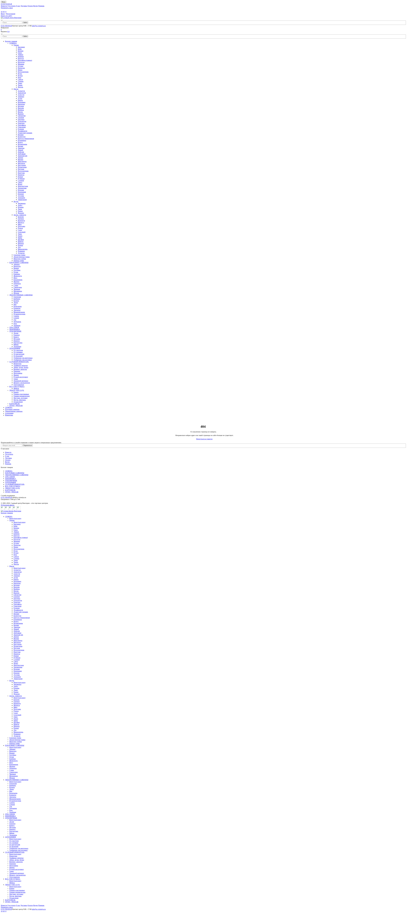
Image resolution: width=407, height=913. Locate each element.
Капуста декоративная (26, 138)
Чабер (20, 238)
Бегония (21, 106)
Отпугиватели (19, 385)
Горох (20, 53)
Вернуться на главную (204, 439)
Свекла (20, 79)
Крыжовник (18, 280)
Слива (16, 285)
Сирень (16, 316)
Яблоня (16, 293)
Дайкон (20, 55)
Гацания (21, 117)
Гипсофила (22, 125)
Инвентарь (17, 364)
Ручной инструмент (21, 377)
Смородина (18, 287)
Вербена (21, 110)
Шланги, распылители (22, 383)
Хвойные (17, 325)
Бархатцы (21, 104)
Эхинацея (21, 198)
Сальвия (21, 180)
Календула (21, 137)
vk (2, 12)
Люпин (20, 158)
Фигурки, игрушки (20, 398)
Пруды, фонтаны (20, 400)
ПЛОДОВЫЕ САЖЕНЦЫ (18, 262)
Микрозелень (22, 249)
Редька (20, 76)
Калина (16, 301)
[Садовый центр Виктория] (11, 18)
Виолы (20, 112)
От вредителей (19, 354)
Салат (20, 230)
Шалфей (21, 240)
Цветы (16, 89)
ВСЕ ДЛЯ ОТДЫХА (16, 386)
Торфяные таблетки (21, 365)
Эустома (21, 196)
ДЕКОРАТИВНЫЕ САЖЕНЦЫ (21, 295)
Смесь (20, 182)
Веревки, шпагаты (20, 369)
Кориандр (21, 220)
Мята (20, 224)
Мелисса (21, 222)
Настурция (22, 165)
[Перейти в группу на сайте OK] (7, 509)
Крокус (16, 337)
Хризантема (22, 188)
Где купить (11, 6)
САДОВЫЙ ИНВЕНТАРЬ (19, 362)
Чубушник (17, 322)
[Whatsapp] (15, 509)
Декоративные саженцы (13, 411)
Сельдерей (21, 232)
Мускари (17, 339)
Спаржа (20, 81)
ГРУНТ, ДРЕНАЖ (16, 405)
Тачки (16, 379)
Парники (17, 371)
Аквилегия (22, 93)
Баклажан (21, 47)
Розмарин (21, 251)
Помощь (41, 6)
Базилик (21, 217)
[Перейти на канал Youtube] (11, 509)
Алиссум (21, 95)
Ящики (16, 375)
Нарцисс (17, 341)
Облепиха (17, 283)
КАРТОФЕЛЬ (14, 404)
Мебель (16, 388)
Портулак (21, 173)
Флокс (20, 184)
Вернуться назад (15, 518)
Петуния (21, 169)
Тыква (20, 85)
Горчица (21, 219)
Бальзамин (21, 102)
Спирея (16, 318)
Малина (16, 282)
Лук (19, 247)
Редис (20, 74)
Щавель (20, 241)
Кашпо (16, 392)
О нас (18, 6)
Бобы (20, 49)
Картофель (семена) (25, 60)
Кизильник (18, 306)
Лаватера (21, 148)
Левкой (20, 150)
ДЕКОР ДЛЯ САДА (16, 390)
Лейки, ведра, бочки (21, 367)
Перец (20, 70)
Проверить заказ (7, 8)
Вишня (16, 268)
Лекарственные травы (22, 257)
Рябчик (16, 344)
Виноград (17, 266)
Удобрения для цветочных (23, 358)
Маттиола (21, 163)
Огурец (20, 66)
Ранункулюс (18, 343)
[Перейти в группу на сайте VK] (3, 509)
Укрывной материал (21, 381)
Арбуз (20, 205)
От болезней (18, 356)
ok (4, 12)
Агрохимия (9, 413)
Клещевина (22, 140)
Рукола (20, 228)
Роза (15, 323)
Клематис (17, 308)
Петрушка (21, 226)
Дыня (20, 209)
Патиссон (21, 68)
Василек (21, 108)
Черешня (17, 289)
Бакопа (20, 100)
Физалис (21, 213)
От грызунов (18, 350)
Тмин (20, 234)
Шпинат (21, 243)
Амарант (21, 96)
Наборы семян (19, 261)
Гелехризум (22, 121)
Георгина (21, 123)
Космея (20, 146)
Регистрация (10, 14)
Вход (3, 14)
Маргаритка (22, 161)
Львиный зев (22, 156)
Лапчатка (17, 310)
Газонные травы (19, 255)
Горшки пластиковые (21, 394)
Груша (16, 272)
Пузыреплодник (19, 314)
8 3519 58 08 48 (6, 4)
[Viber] (19, 509)
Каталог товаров (11, 41)
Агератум (21, 91)
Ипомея (20, 135)
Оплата (30, 6)
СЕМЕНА (13, 43)
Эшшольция (22, 199)
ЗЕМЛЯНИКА (14, 329)
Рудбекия (21, 179)
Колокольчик (22, 144)
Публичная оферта (7, 505)
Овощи (16, 45)
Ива (15, 304)
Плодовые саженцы (12, 409)
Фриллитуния (23, 186)
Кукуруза (21, 62)
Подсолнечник (23, 72)
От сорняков (18, 352)
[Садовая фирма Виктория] (11, 511)
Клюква (21, 207)
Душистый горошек (25, 133)
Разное (20, 211)
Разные (20, 177)
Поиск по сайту (6, 16)
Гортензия (17, 297)
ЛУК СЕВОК (14, 327)
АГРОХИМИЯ (14, 348)
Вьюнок (21, 114)
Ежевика (17, 274)
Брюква (20, 51)
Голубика (17, 270)
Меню (3, 2)
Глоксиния (22, 127)
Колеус (20, 142)
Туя (15, 320)
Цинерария (22, 192)
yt (5, 12)
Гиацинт (17, 335)
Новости (4, 6)
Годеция (21, 129)
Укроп (20, 236)
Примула (21, 175)
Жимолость (18, 276)
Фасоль (20, 87)
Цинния (21, 194)
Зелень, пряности (20, 215)
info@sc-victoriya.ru (39, 26)
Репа (19, 77)
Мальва (20, 159)
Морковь (21, 64)
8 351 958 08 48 (6, 26)
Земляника (22, 203)
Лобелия (21, 152)
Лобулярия (21, 154)
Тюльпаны (17, 346)
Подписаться (27, 445)
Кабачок (21, 56)
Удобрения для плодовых (23, 360)
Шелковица (18, 291)
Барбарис (17, 299)
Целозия (21, 190)
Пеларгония (22, 167)
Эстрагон (21, 253)
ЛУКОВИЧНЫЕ (15, 331)
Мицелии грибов (20, 259)
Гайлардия (21, 116)
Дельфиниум (22, 131)
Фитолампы (18, 373)
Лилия (16, 333)
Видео (35, 6)
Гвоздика (21, 119)
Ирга (15, 278)
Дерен (16, 302)
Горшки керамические (22, 396)
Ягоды (16, 201)
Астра (20, 98)
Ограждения (18, 402)
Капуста (21, 58)
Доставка (23, 6)
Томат (20, 83)
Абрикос (17, 264)
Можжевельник (19, 312)
